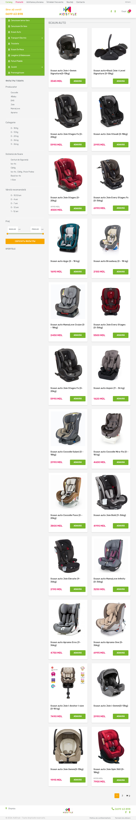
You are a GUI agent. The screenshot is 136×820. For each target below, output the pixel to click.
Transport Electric (18, 38)
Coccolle (14, 92)
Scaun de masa (17, 49)
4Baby (13, 96)
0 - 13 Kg (14, 132)
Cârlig (13, 168)
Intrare (127, 2)
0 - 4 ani (14, 199)
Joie (12, 104)
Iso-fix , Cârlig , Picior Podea (22, 172)
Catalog (9, 2)
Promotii (19, 2)
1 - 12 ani (14, 211)
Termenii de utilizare (122, 818)
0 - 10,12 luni (16, 195)
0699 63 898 (14, 14)
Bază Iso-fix (16, 176)
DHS (12, 100)
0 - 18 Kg (14, 128)
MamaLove (15, 108)
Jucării (14, 67)
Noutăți (70, 2)
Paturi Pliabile (17, 61)
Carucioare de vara (19, 26)
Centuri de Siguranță (19, 160)
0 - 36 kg (14, 140)
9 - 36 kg (14, 144)
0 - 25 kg (14, 136)
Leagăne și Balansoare (20, 55)
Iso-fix (13, 164)
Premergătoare (17, 73)
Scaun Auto (16, 32)
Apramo (14, 112)
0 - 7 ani (14, 203)
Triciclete (15, 44)
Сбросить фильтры (25, 241)
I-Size (13, 180)
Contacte (80, 2)
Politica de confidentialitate (100, 818)
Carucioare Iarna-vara (20, 20)
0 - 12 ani (15, 207)
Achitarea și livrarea (34, 2)
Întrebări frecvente (55, 2)
